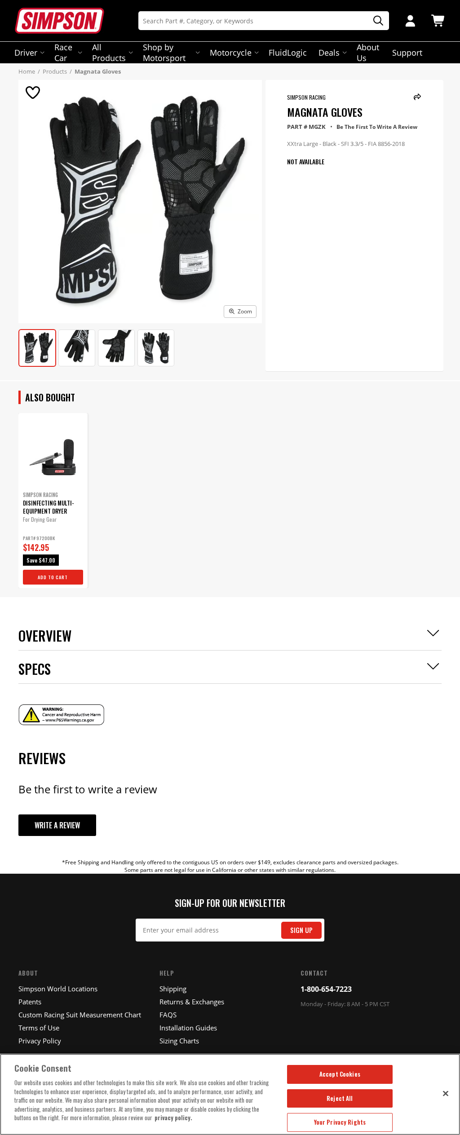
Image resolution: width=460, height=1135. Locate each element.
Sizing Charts (179, 1040)
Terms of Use (38, 1027)
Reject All (340, 1098)
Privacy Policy (39, 1040)
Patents (29, 1001)
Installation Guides (188, 1027)
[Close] (446, 1093)
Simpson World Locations (57, 988)
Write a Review (57, 825)
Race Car (63, 52)
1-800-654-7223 (326, 989)
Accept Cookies (339, 1073)
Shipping (172, 988)
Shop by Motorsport (164, 52)
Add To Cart (53, 577)
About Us (368, 52)
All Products (109, 52)
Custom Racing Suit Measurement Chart (79, 1014)
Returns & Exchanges (191, 1001)
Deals (329, 52)
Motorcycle (231, 52)
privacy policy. (173, 1117)
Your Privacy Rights (340, 1121)
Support (407, 52)
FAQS (168, 1014)
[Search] (375, 21)
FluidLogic (288, 52)
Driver (25, 52)
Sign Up (301, 930)
